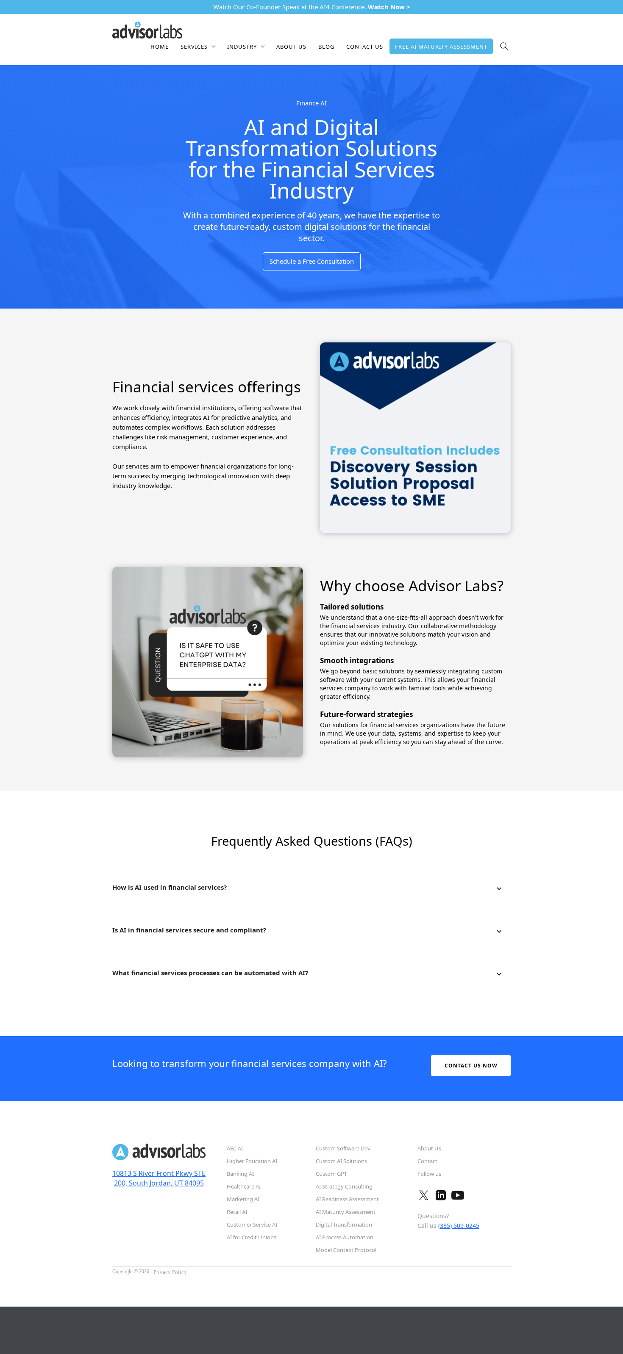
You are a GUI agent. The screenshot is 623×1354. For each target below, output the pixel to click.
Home (159, 46)
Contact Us (364, 46)
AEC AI (235, 1148)
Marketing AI (243, 1199)
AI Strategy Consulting (344, 1186)
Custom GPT (331, 1174)
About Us (291, 46)
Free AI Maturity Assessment (441, 46)
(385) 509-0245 (458, 1226)
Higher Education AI (252, 1161)
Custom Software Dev (343, 1148)
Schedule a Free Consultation (312, 261)
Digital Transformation (344, 1224)
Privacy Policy (170, 1272)
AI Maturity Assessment (345, 1212)
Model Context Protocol (346, 1250)
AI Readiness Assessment (347, 1199)
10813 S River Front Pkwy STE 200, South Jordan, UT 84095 (159, 1178)
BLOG (326, 46)
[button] (198, 46)
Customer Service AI (252, 1224)
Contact (427, 1161)
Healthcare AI (244, 1186)
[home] (147, 29)
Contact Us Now (471, 1065)
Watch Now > (389, 7)
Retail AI (237, 1212)
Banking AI (240, 1174)
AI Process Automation (344, 1237)
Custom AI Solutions (341, 1161)
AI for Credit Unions (251, 1237)
